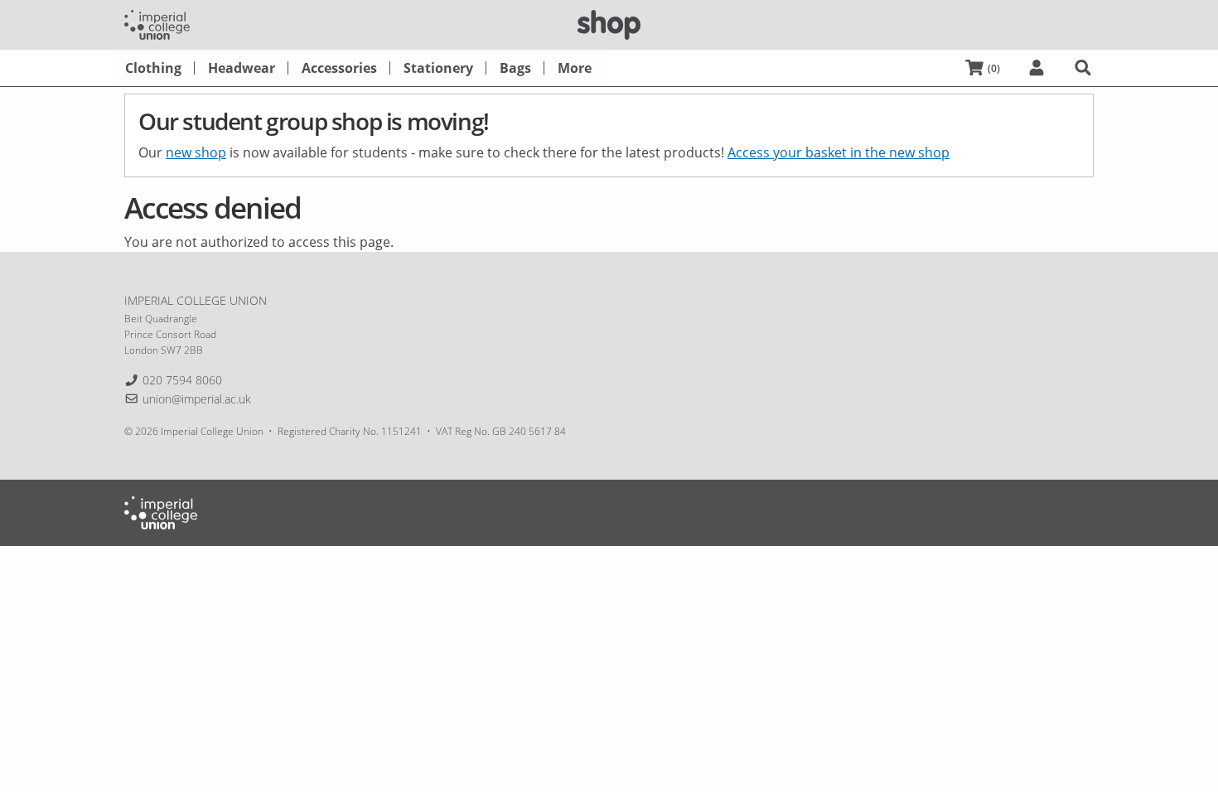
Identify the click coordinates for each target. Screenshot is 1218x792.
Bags (515, 68)
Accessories (339, 68)
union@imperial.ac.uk (197, 399)
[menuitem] (153, 68)
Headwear (241, 68)
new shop (196, 152)
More (575, 68)
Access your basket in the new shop (838, 152)
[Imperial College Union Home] (157, 23)
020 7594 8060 (182, 380)
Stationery (438, 68)
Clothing (153, 68)
